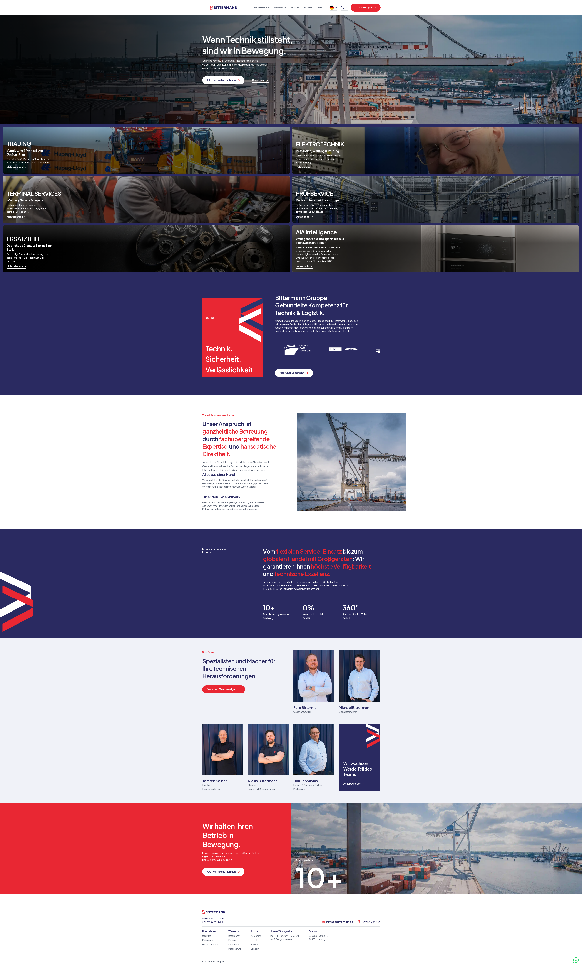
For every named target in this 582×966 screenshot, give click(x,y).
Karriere (308, 7)
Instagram (256, 935)
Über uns (294, 7)
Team (319, 7)
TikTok (254, 940)
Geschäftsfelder (260, 7)
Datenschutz (234, 948)
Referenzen (280, 7)
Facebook (256, 944)
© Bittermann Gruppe (213, 961)
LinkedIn (255, 948)
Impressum (234, 944)
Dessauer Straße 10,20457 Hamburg (319, 937)
